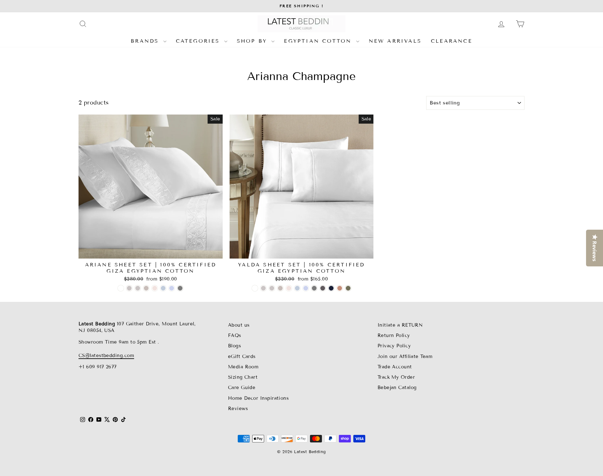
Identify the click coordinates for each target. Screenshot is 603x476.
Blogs (234, 346)
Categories (199, 41)
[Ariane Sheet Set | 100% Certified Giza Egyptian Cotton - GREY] (180, 288)
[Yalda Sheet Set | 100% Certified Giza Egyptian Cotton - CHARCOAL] (323, 288)
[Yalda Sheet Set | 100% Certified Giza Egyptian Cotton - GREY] (314, 288)
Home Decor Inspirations (258, 398)
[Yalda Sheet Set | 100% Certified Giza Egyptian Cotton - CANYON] (340, 288)
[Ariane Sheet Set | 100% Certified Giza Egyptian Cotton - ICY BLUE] (172, 288)
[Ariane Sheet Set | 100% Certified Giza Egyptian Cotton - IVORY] (129, 288)
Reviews (238, 408)
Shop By (253, 41)
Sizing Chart (243, 377)
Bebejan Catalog (397, 387)
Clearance (451, 41)
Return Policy (394, 335)
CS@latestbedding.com (106, 355)
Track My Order (396, 377)
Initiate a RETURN (400, 325)
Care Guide (242, 387)
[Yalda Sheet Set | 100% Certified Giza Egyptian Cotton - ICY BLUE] (306, 288)
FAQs (234, 335)
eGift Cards (242, 356)
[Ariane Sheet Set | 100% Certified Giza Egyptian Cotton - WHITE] (121, 288)
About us (239, 325)
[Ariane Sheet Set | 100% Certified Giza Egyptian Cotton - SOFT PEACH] (155, 288)
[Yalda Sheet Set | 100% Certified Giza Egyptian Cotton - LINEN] (272, 288)
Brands (146, 41)
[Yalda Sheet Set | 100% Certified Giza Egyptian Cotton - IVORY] (263, 288)
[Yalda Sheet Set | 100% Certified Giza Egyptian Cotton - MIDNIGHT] (331, 288)
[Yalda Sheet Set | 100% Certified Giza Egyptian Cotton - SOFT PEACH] (289, 288)
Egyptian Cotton (319, 41)
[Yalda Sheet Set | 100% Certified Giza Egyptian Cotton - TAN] (280, 288)
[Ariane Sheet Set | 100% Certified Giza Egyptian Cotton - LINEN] (138, 288)
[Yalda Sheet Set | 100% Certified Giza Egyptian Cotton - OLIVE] (348, 288)
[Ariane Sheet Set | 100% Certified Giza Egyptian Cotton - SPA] (163, 288)
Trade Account (395, 367)
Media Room (243, 367)
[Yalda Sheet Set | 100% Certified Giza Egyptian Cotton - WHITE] (255, 288)
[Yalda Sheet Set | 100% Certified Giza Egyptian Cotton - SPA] (297, 288)
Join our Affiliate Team (405, 356)
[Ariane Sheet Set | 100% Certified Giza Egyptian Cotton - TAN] (146, 288)
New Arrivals (395, 41)
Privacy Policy (394, 346)
